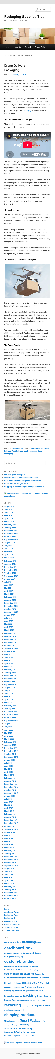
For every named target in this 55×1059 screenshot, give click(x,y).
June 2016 (8, 874)
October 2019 (10, 754)
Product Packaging (13, 1000)
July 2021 (8, 690)
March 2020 (9, 738)
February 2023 (10, 633)
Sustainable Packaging (18, 1028)
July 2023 (8, 618)
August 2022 (9, 651)
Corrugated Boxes (32, 952)
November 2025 (11, 533)
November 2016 (11, 859)
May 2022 (8, 660)
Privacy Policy (40, 47)
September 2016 (11, 865)
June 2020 (8, 729)
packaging (27, 110)
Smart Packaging (32, 1020)
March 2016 (9, 883)
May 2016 (8, 877)
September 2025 (11, 539)
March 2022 (9, 666)
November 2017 (11, 823)
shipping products (20, 1014)
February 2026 (10, 524)
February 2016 (10, 886)
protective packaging (30, 1000)
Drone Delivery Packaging (15, 67)
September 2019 (11, 757)
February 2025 (10, 560)
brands (39, 942)
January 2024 (10, 600)
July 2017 (8, 835)
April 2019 (8, 772)
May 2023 (8, 624)
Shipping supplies (11, 1021)
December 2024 (10, 566)
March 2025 (9, 557)
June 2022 (8, 657)
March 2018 (9, 811)
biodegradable (10, 942)
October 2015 (10, 898)
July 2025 (8, 545)
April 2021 (8, 699)
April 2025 (8, 554)
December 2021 (10, 675)
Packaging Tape (11, 918)
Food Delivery (17, 451)
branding (29, 941)
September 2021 (11, 684)
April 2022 (8, 663)
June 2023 (8, 621)
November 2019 (11, 750)
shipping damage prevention (15, 1010)
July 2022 (8, 654)
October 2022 (10, 645)
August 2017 (9, 832)
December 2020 (10, 711)
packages (26, 982)
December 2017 (10, 820)
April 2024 (8, 591)
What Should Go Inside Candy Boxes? (21, 477)
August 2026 (9, 506)
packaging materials (34, 990)
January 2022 (10, 672)
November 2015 (11, 895)
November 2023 (11, 606)
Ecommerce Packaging (38, 977)
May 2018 (8, 805)
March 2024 (9, 594)
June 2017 (8, 838)
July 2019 (8, 763)
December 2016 (10, 856)
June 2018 (8, 802)
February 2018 (10, 814)
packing (30, 995)
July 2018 (8, 799)
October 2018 (10, 790)
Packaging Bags (11, 915)
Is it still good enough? (14, 474)
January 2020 (10, 744)
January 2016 (10, 889)
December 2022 (10, 639)
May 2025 (8, 551)
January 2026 (10, 527)
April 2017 (8, 844)
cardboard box (18, 948)
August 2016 (9, 868)
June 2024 (8, 585)
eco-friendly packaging (19, 974)
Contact (28, 47)
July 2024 (8, 581)
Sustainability (23, 1024)
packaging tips (18, 448)
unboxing (31, 1032)
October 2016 (10, 862)
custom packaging (29, 966)
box (19, 942)
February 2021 (10, 705)
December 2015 (10, 892)
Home (7, 47)
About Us (17, 47)
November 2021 (11, 678)
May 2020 (8, 732)
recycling (12, 1005)
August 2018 (9, 796)
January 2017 (10, 853)
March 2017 (9, 847)
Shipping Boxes (11, 927)
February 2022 (10, 669)
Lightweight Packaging (12, 983)
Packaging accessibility (14, 987)
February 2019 (10, 778)
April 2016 (8, 880)
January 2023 (10, 636)
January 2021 (10, 708)
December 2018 (10, 784)
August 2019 (9, 760)
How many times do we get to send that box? (24, 480)
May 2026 (8, 515)
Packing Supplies (12, 924)
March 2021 (9, 702)
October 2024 (10, 572)
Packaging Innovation (15, 990)
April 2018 (8, 808)
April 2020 (8, 735)
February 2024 (10, 597)
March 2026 (9, 521)
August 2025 (9, 542)
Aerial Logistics (37, 448)
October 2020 (10, 717)
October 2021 (10, 681)
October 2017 (10, 826)
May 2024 (8, 588)
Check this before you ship (16, 483)
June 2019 (8, 766)
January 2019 (10, 781)
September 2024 (11, 575)
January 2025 (10, 563)
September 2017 (11, 829)
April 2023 (8, 627)
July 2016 (8, 871)
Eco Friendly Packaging (15, 977)
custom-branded (19, 961)
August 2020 (9, 723)
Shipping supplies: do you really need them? (24, 486)
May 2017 (8, 841)
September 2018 (11, 793)
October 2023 (10, 609)
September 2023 (11, 612)
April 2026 (8, 518)
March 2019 (9, 775)
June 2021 (8, 693)
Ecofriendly (39, 974)
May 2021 (8, 696)
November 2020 (11, 714)
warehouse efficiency (30, 1036)
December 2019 (10, 747)
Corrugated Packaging (13, 956)
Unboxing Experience (13, 1035)
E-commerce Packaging (29, 970)
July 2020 (8, 726)
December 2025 (10, 530)
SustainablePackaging (15, 1032)
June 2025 (8, 548)
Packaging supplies (13, 995)
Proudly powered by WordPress (27, 1053)
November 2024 (11, 569)
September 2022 (11, 648)
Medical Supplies (30, 451)
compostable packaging (13, 953)
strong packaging (10, 1025)
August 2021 (9, 687)
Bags (6, 909)
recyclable (42, 1000)
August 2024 (9, 578)
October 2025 (10, 536)
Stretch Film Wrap (12, 930)
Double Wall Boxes (12, 969)
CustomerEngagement (12, 966)
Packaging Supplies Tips (24, 16)
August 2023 (9, 615)
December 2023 (10, 603)
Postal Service (44, 995)
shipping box (27, 1006)
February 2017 (10, 850)
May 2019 (8, 769)
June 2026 (8, 512)
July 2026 (8, 509)
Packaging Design (34, 987)
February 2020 (10, 741)
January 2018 (10, 817)
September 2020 (11, 720)
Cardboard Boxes (11, 912)
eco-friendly (42, 970)
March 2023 (9, 630)
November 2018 (11, 787)
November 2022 (11, 642)
